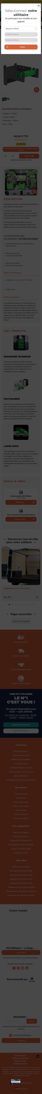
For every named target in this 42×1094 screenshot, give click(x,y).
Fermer (39, 5)
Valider (22, 47)
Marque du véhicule (12, 29)
